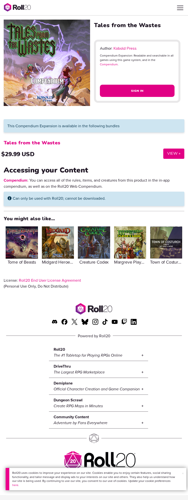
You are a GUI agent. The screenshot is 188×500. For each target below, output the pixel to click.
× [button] (183, 473)
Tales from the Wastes (32, 143)
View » (171, 153)
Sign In (137, 91)
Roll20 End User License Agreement (50, 280)
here (15, 485)
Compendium (109, 64)
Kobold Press (125, 48)
